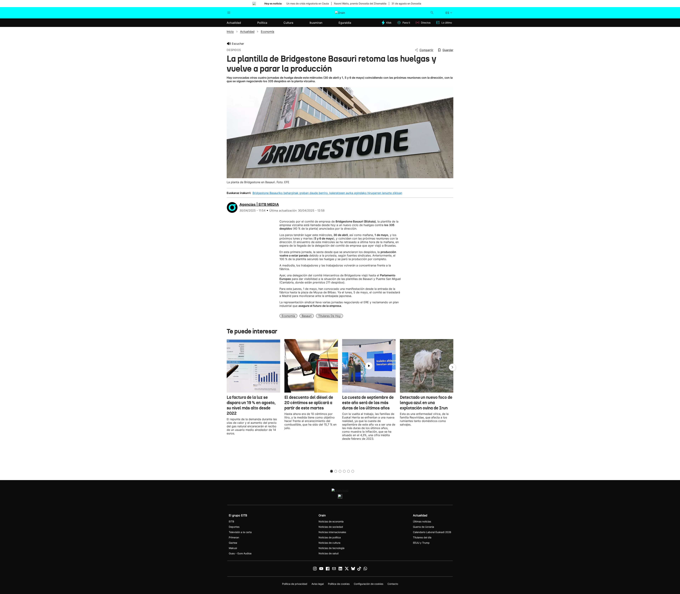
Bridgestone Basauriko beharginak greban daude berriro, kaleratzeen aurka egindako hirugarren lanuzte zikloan (327, 193)
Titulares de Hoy (329, 316)
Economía (288, 316)
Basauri (306, 316)
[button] (452, 367)
